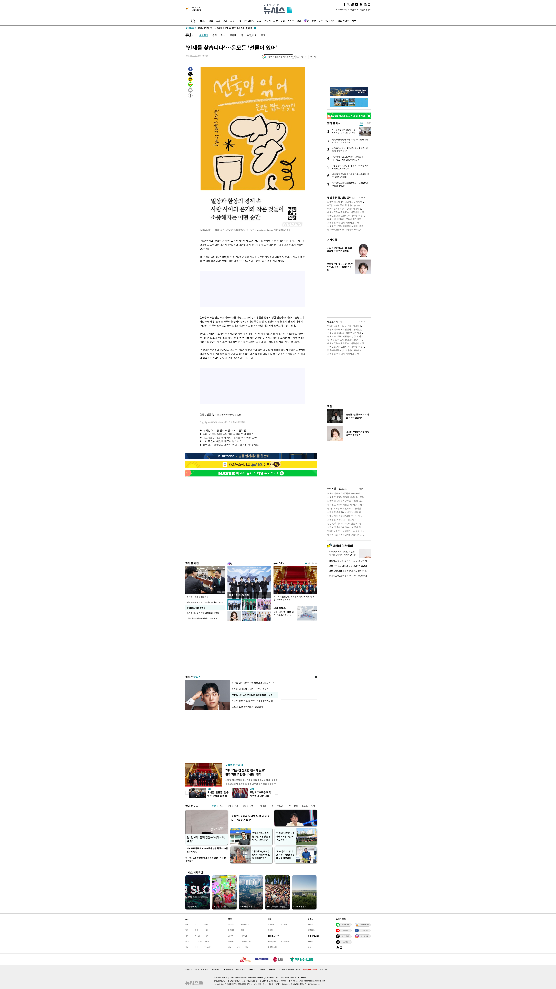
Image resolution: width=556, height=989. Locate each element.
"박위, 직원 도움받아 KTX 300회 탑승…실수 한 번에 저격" (254, 694)
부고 (238, 947)
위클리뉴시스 (365, 9)
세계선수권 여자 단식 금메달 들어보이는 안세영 (206, 602)
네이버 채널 (345, 924)
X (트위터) (345, 936)
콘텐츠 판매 (228, 969)
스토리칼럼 (245, 924)
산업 (239, 21)
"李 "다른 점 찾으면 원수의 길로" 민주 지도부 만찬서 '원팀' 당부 (245, 772)
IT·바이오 (249, 21)
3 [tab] (313, 563)
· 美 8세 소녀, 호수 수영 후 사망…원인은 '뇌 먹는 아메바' (349, 575)
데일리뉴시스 (246, 941)
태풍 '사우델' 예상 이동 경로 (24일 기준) (284, 613)
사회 (259, 21)
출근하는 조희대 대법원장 (197, 597)
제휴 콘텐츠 (343, 21)
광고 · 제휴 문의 (201, 969)
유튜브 (345, 930)
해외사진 (284, 924)
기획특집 (244, 935)
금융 (232, 21)
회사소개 (188, 969)
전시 (223, 35)
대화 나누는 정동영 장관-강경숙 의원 (202, 618)
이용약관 (272, 969)
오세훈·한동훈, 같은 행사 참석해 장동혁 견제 (218, 795)
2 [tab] (309, 563)
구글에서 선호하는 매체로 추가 (280, 56)
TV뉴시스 (330, 21)
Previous (187, 793)
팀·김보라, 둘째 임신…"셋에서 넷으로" (206, 839)
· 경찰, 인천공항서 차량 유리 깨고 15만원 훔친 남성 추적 (349, 570)
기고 (242, 930)
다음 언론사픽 (364, 924)
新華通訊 (311, 930)
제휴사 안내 (216, 969)
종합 (214, 805)
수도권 (267, 21)
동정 (246, 947)
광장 (313, 21)
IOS (309, 947)
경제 (225, 21)
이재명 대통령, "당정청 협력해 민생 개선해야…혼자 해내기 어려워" (295, 598)
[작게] (311, 57)
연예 (299, 21)
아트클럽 (231, 930)
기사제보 (261, 969)
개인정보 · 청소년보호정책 (289, 969)
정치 (211, 21)
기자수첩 (332, 240)
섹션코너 (231, 941)
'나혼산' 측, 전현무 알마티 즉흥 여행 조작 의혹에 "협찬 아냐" (261, 855)
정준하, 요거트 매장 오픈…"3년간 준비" (250, 689)
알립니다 (323, 969)
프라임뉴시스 (353, 9)
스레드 (345, 942)
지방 (275, 21)
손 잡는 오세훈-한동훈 (196, 607)
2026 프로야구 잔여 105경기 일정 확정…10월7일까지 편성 (206, 850)
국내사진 (271, 924)
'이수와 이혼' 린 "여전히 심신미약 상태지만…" (253, 683)
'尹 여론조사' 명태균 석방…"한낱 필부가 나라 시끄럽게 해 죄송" (285, 855)
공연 (214, 35)
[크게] (315, 57)
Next (276, 793)
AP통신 (310, 924)
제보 (354, 21)
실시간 (203, 21)
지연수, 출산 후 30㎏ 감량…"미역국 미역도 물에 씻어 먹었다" (254, 700)
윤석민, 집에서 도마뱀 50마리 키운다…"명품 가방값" (250, 818)
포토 (321, 21)
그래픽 (270, 930)
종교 (263, 35)
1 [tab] (306, 563)
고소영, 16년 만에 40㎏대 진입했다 (247, 706)
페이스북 (364, 930)
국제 (218, 21)
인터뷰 (230, 935)
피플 (329, 406)
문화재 (233, 35)
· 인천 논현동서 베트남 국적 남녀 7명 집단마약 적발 (349, 566)
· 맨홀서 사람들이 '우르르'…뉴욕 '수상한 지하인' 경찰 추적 (349, 561)
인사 (229, 947)
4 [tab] (316, 563)
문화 (282, 21)
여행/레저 (252, 35)
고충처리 (251, 969)
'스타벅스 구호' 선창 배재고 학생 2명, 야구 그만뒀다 (285, 836)
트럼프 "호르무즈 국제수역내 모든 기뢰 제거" (260, 795)
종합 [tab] (369, 122)
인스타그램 (364, 936)
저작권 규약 (240, 969)
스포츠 (291, 21)
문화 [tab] (361, 122)
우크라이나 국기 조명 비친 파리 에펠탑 (203, 613)
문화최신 (203, 35)
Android (311, 941)
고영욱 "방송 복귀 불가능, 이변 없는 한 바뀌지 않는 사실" (261, 836)
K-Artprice (341, 9)
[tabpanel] (295, 584)
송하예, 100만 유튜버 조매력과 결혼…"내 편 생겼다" (205, 859)
